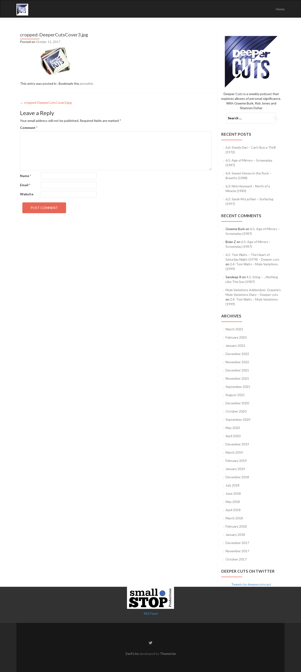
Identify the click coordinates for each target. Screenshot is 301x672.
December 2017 (237, 543)
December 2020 (237, 403)
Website (26, 194)
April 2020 (233, 436)
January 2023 (235, 346)
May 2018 (233, 502)
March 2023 (234, 329)
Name (25, 176)
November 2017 (237, 551)
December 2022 (237, 354)
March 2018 (234, 518)
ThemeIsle (168, 654)
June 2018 (233, 493)
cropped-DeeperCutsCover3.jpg (46, 102)
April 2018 (233, 510)
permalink (86, 83)
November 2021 (237, 378)
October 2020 (236, 411)
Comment (28, 128)
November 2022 (237, 362)
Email (25, 185)
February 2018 (236, 526)
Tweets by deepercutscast (251, 584)
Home (280, 9)
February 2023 (236, 337)
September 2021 (238, 387)
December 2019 (237, 444)
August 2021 (235, 395)
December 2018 (237, 477)
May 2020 (233, 428)
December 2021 (237, 370)
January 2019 (235, 469)
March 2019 (234, 452)
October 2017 (236, 559)
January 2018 (235, 535)
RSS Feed (151, 613)
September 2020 (238, 419)
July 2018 (232, 485)
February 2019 (236, 461)
